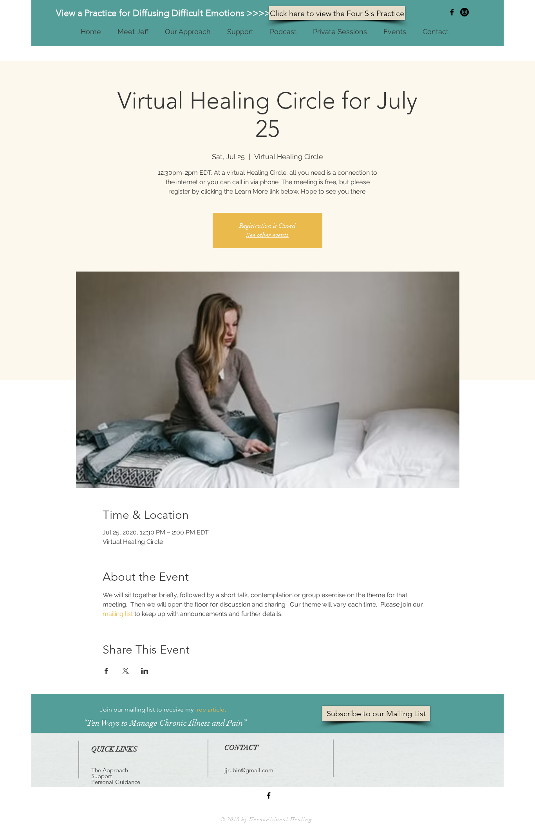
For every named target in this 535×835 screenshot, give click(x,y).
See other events (267, 235)
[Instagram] (464, 12)
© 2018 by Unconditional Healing (266, 819)
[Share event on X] (125, 671)
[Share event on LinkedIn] (144, 671)
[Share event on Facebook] (106, 671)
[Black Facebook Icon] (452, 12)
